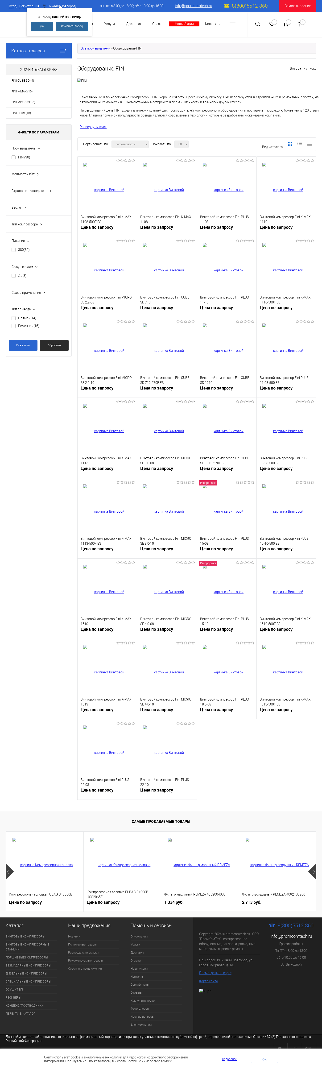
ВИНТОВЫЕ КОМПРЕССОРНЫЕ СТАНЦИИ (27, 947)
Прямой (27, 318)
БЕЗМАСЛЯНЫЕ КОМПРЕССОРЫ (28, 965)
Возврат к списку (303, 68)
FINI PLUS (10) (21, 113)
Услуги (109, 24)
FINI (24, 157)
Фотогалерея (140, 1008)
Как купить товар (143, 1000)
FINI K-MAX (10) (22, 91)
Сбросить (54, 345)
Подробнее (229, 1059)
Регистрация (29, 6)
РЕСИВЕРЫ (13, 997)
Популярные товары (82, 944)
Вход (13, 6)
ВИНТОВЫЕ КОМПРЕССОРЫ (25, 936)
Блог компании (141, 1024)
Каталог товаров (28, 50)
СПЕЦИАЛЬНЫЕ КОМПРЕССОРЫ (28, 981)
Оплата (158, 24)
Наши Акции (184, 24)
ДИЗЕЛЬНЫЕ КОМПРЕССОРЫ (26, 973)
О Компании (139, 936)
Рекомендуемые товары (85, 960)
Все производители (96, 48)
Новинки (74, 936)
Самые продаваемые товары (161, 821)
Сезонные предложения (85, 968)
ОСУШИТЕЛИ (15, 989)
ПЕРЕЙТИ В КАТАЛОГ (20, 1013)
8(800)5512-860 (250, 6)
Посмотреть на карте (215, 973)
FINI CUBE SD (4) (23, 80)
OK (264, 1060)
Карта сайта (208, 981)
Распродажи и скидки (83, 952)
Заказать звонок (298, 6)
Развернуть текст (93, 127)
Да (42, 26)
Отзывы (136, 992)
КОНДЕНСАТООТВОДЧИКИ (25, 1005)
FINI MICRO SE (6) (23, 102)
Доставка (133, 24)
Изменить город (72, 26)
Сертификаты (140, 984)
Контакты (212, 24)
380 (24, 250)
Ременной (28, 326)
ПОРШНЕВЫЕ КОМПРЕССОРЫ (27, 957)
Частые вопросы (142, 1016)
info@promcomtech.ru (193, 6)
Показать (23, 345)
